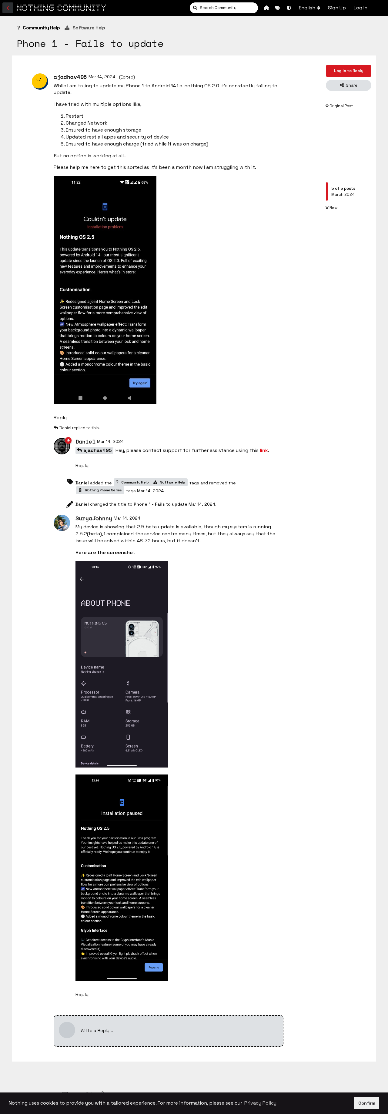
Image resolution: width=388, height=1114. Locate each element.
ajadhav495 (97, 450)
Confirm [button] (366, 1103)
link (264, 450)
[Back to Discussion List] (7, 7)
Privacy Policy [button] (260, 1103)
